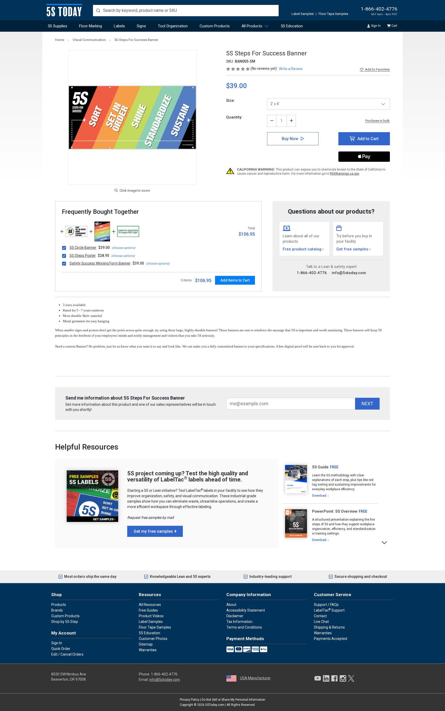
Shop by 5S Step (64, 622)
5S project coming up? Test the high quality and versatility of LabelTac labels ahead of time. (187, 476)
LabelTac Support (329, 610)
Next (384, 542)
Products (58, 605)
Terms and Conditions (244, 627)
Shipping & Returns (329, 627)
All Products (252, 26)
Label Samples (303, 14)
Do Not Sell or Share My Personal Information (233, 699)
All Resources (150, 605)
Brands (57, 610)
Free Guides (148, 610)
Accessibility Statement (245, 610)
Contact (320, 616)
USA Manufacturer (255, 678)
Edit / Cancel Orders (67, 654)
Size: (230, 100)
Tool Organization (173, 26)
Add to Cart (368, 138)
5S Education (292, 26)
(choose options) (123, 248)
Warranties (148, 650)
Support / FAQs (326, 605)
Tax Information (239, 622)
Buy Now (290, 138)
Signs (141, 26)
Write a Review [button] (291, 69)
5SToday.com (214, 705)
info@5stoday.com (349, 272)
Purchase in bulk (377, 121)
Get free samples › (353, 249)
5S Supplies (57, 26)
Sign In (376, 26)
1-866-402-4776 (379, 9)
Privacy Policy (189, 699)
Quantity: (234, 117)
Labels (119, 26)
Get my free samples (153, 531)
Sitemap (146, 644)
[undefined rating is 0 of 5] (238, 68)
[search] (186, 10)
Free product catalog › (303, 249)
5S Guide (320, 467)
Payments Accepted (330, 639)
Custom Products (215, 26)
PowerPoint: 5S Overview (334, 511)
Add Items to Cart (235, 280)
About (231, 605)
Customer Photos (153, 639)
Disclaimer (234, 616)
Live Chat (321, 622)
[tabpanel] (330, 481)
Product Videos (151, 616)
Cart (394, 26)
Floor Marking (90, 26)
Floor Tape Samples (333, 14)
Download (319, 495)
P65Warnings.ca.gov (344, 173)
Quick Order (60, 649)
